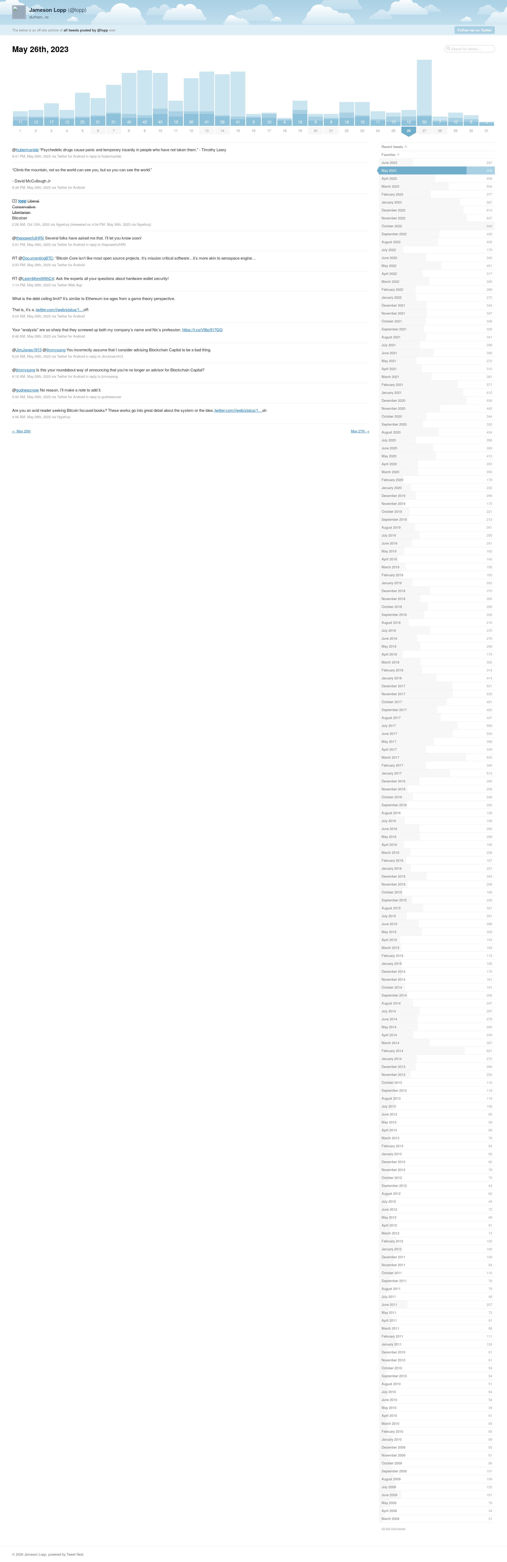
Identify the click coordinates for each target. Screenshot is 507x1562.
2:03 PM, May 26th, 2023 (31, 264)
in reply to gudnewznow (103, 396)
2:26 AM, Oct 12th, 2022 (31, 224)
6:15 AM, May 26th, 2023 (31, 376)
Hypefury (62, 224)
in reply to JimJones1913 (104, 356)
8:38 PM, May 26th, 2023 (31, 187)
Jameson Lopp (35, 1554)
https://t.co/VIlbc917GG (202, 329)
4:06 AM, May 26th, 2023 (31, 416)
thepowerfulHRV (30, 238)
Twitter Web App (69, 284)
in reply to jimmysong (102, 376)
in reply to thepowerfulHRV (106, 244)
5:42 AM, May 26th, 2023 (31, 396)
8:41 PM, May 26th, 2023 (31, 156)
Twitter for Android (71, 156)
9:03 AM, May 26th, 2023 (31, 316)
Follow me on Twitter (475, 30)
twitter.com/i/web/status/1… (59, 309)
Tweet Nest (75, 1554)
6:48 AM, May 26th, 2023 (31, 336)
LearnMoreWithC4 (38, 278)
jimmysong (55, 349)
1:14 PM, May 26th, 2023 (31, 284)
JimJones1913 (28, 349)
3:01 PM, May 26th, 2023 (31, 244)
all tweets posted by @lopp (86, 30)
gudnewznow (27, 390)
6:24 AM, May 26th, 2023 (31, 356)
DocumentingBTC (37, 258)
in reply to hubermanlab (103, 156)
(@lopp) (58, 9)
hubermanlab (27, 149)
